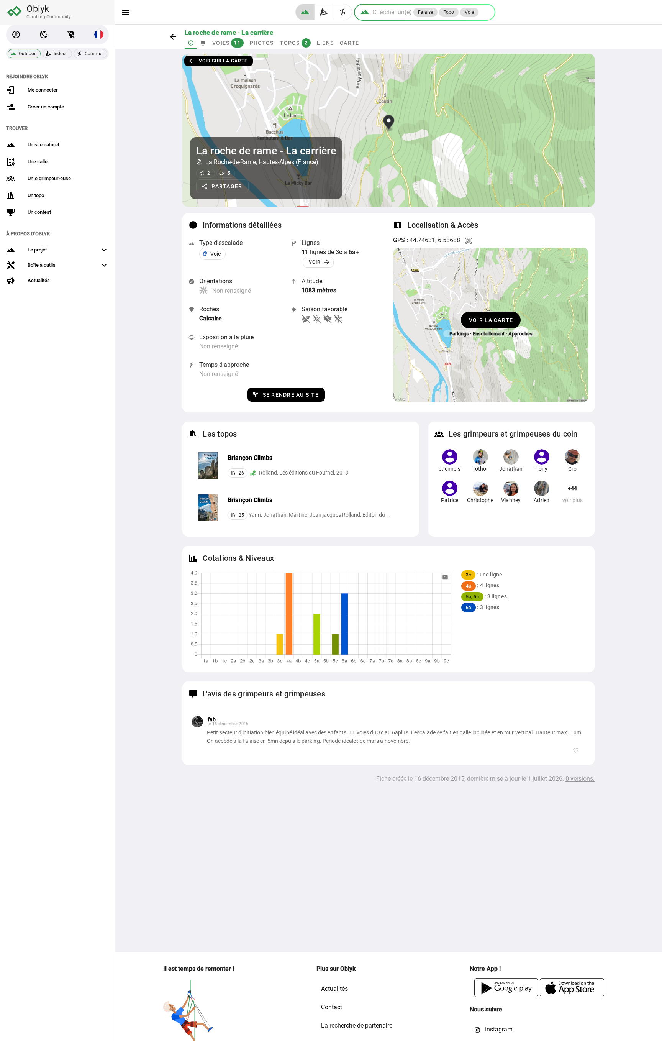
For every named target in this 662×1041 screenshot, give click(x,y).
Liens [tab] (324, 43)
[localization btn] (71, 34)
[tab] (191, 43)
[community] (342, 12)
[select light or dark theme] (44, 34)
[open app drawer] (125, 12)
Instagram (498, 1029)
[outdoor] (305, 12)
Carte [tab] (349, 43)
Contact (331, 1007)
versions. (580, 778)
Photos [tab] (261, 43)
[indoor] (324, 12)
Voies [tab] (226, 43)
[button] (16, 34)
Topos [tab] (294, 43)
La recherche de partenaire (356, 1025)
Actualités (334, 988)
